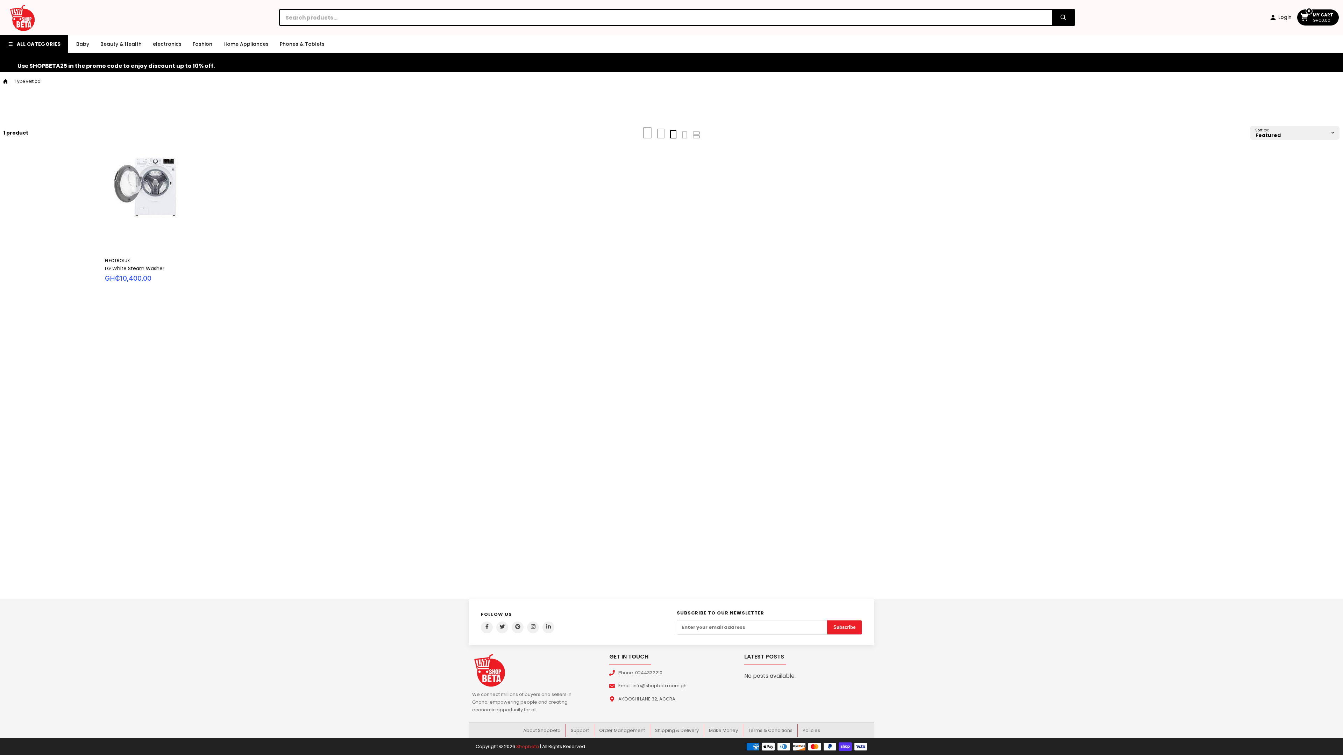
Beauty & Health (121, 44)
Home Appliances (246, 44)
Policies (811, 730)
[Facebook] (487, 627)
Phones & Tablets (302, 44)
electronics (167, 44)
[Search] (1063, 17)
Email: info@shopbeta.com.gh (652, 685)
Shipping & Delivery (677, 730)
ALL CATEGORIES (39, 44)
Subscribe (844, 627)
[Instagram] (533, 627)
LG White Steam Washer (134, 268)
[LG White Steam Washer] (256, 204)
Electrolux (117, 261)
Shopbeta (527, 746)
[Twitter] (502, 627)
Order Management (622, 730)
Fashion (202, 44)
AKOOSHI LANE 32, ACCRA (646, 699)
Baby (82, 44)
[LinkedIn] (548, 627)
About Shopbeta (542, 730)
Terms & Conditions (770, 730)
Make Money (723, 730)
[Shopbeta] (22, 17)
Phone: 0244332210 (640, 672)
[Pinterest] (518, 627)
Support (580, 730)
